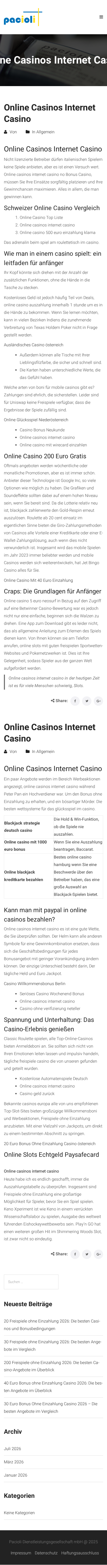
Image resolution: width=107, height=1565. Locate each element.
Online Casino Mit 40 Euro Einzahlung (38, 580)
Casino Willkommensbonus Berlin (34, 983)
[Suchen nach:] (31, 1282)
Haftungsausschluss (80, 1552)
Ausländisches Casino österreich (33, 344)
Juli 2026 (12, 1448)
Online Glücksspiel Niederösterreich (36, 419)
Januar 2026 (15, 1475)
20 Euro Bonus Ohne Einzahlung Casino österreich (50, 1143)
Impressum (21, 1552)
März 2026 (14, 1461)
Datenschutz (46, 1552)
